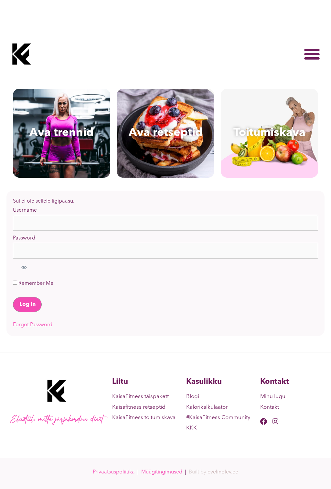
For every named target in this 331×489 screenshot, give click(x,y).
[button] (312, 54)
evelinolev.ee (223, 472)
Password (24, 238)
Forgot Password (32, 325)
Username (25, 210)
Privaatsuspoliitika (114, 472)
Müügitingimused (161, 472)
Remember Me (35, 283)
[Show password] (24, 267)
